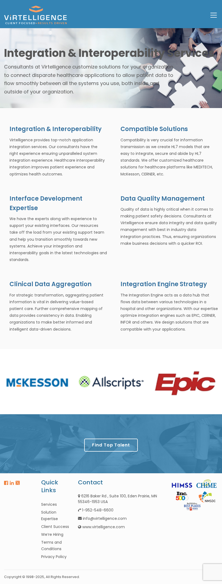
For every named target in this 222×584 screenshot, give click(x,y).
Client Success (55, 526)
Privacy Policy (54, 556)
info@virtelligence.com (105, 518)
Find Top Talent (111, 445)
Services (49, 504)
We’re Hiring (52, 534)
